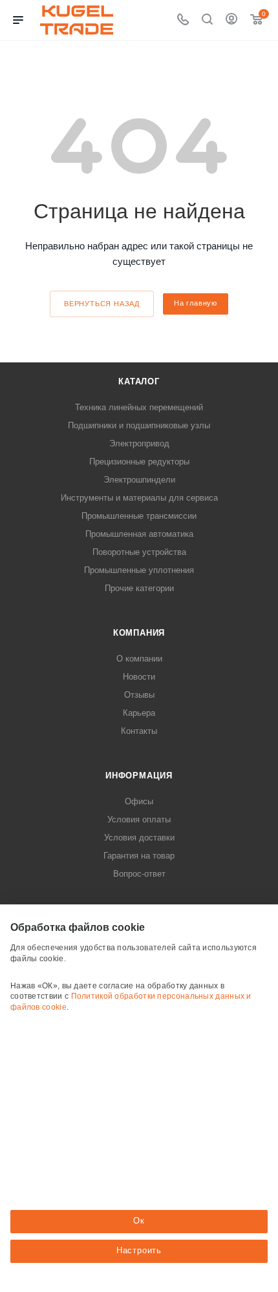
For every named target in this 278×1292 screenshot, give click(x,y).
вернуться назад (102, 303)
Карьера (139, 713)
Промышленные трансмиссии (139, 516)
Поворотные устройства (139, 552)
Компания (139, 633)
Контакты (139, 731)
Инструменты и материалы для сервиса (139, 498)
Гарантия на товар (139, 855)
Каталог (139, 381)
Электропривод (139, 443)
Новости (139, 677)
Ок (139, 1220)
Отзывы (139, 695)
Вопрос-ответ (139, 874)
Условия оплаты (139, 819)
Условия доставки (139, 837)
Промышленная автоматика (139, 534)
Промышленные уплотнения (139, 570)
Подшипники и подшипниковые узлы (139, 425)
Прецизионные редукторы (139, 461)
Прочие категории (139, 588)
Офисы (139, 801)
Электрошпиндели (139, 479)
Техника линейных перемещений (139, 407)
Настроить (139, 1250)
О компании (139, 658)
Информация (139, 775)
